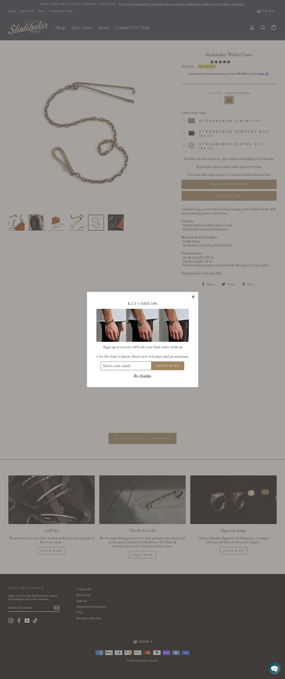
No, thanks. (142, 375)
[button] (274, 668)
